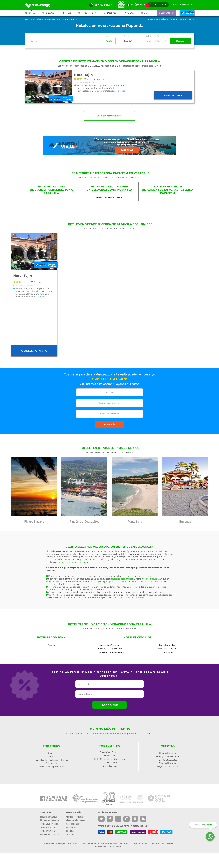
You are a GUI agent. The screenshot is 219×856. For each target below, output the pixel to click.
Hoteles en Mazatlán (49, 820)
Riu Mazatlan (109, 755)
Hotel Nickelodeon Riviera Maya (109, 759)
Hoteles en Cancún (48, 817)
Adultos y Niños (153, 36)
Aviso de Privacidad (109, 843)
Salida (126, 36)
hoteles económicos (122, 578)
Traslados (70, 834)
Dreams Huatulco (167, 753)
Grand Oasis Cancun (109, 752)
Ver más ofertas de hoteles (109, 116)
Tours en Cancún (47, 827)
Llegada (106, 36)
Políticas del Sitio (90, 843)
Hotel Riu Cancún (109, 762)
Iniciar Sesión (160, 4)
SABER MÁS (109, 424)
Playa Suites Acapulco (167, 766)
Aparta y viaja (100, 846)
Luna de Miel (71, 827)
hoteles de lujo (149, 578)
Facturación (125, 843)
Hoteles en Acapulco (49, 834)
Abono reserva (166, 843)
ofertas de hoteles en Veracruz (143, 559)
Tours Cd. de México (49, 824)
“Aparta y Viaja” (104, 581)
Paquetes (70, 831)
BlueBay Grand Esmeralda (168, 756)
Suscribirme (109, 705)
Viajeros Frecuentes (75, 817)
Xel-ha (51, 756)
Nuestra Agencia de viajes (54, 843)
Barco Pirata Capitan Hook (51, 766)
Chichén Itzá (51, 763)
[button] (91, 13)
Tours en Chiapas (48, 831)
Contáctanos (73, 843)
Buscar (180, 41)
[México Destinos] (39, 4)
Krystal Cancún (109, 766)
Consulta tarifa (173, 95)
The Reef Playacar (167, 763)
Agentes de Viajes (141, 843)
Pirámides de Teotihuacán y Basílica (51, 760)
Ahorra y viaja (115, 846)
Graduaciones (72, 824)
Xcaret (51, 753)
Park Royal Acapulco (167, 760)
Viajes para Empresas (75, 820)
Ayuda (154, 843)
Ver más (121, 90)
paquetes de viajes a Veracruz (73, 562)
